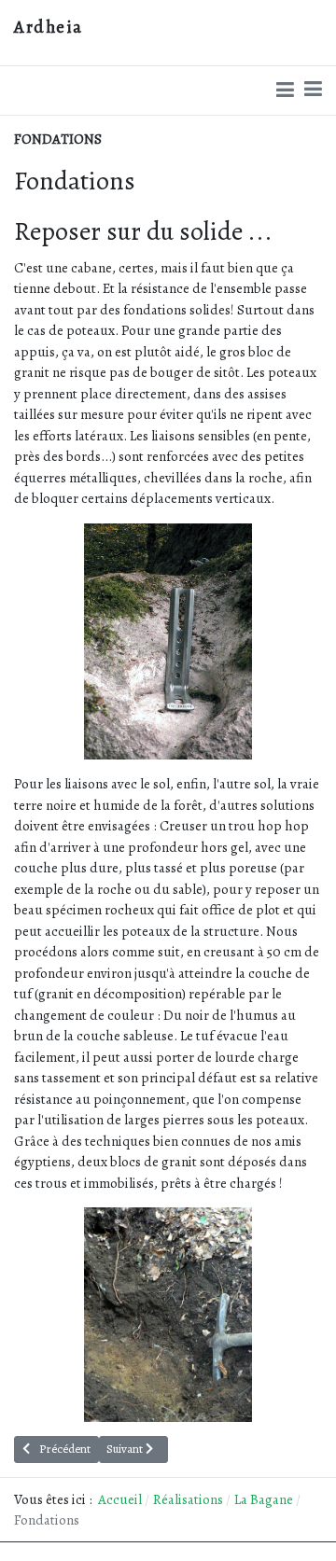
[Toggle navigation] (313, 90)
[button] (285, 90)
